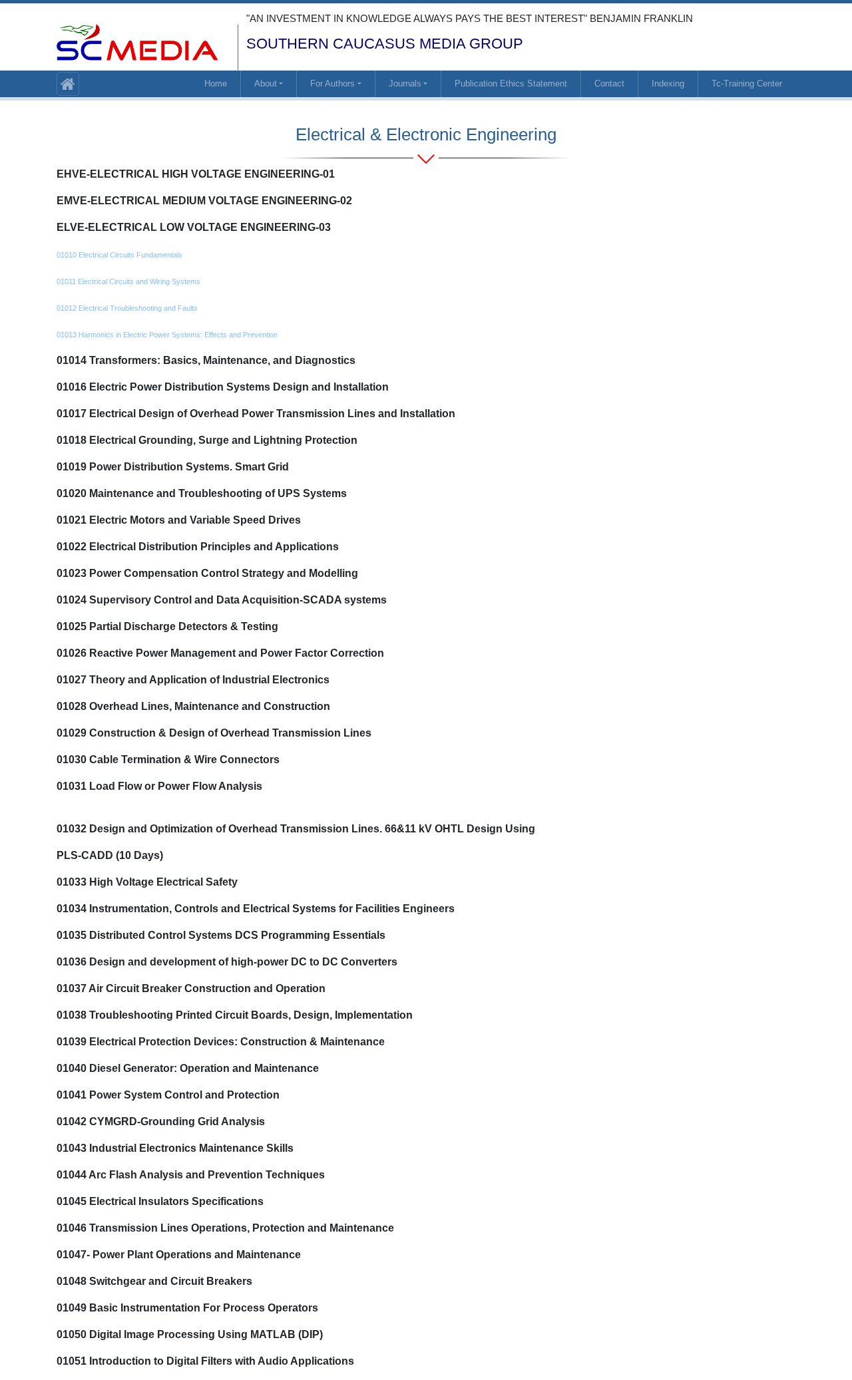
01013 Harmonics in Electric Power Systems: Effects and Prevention (167, 335)
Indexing (668, 83)
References (95, 812)
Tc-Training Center (747, 83)
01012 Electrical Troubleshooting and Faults (127, 308)
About (265, 83)
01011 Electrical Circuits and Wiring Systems (128, 281)
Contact (609, 83)
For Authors (332, 83)
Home (215, 83)
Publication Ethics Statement (511, 83)
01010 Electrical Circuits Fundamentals (119, 255)
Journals (405, 83)
